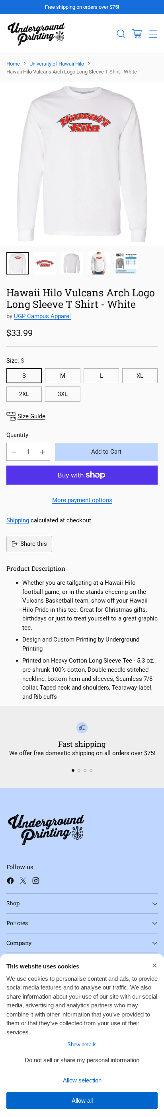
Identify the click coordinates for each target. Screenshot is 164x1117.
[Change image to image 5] (126, 263)
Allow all (82, 1100)
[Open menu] (152, 34)
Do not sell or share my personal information (82, 1060)
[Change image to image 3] (72, 263)
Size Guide (31, 416)
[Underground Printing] (36, 34)
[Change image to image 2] (44, 263)
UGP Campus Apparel (42, 316)
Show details (82, 1044)
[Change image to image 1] (17, 263)
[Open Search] (121, 34)
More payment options (82, 500)
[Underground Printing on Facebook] (10, 882)
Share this (33, 543)
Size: (15, 360)
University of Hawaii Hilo (56, 64)
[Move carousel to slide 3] (85, 770)
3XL (63, 394)
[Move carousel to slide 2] (79, 770)
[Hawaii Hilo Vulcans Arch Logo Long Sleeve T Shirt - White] (82, 164)
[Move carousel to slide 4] (91, 770)
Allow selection (82, 1080)
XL (140, 375)
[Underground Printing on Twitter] (23, 882)
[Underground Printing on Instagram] (36, 882)
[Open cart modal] (137, 34)
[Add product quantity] (42, 451)
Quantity (17, 435)
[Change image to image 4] (99, 263)
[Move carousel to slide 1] (73, 770)
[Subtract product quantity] (14, 451)
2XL (24, 394)
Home (13, 64)
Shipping (17, 520)
